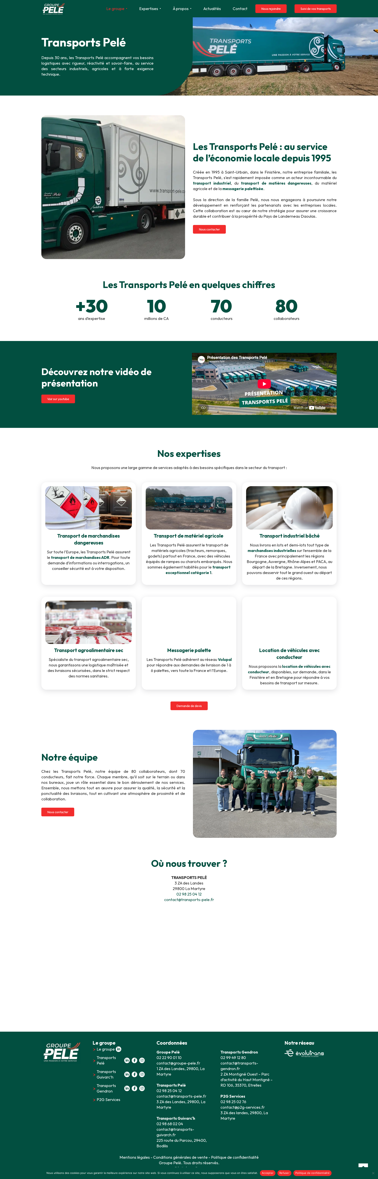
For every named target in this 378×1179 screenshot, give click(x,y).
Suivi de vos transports (315, 9)
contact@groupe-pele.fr (178, 1063)
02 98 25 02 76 (233, 1101)
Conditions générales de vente (180, 1157)
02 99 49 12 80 (233, 1057)
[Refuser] (373, 1173)
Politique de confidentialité (312, 1172)
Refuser (284, 1172)
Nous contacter (209, 229)
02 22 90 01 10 (169, 1057)
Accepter (267, 1172)
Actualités (212, 8)
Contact (240, 8)
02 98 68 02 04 (170, 1123)
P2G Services (108, 1099)
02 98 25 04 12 (189, 894)
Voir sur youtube (58, 399)
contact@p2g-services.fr (242, 1107)
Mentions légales (135, 1157)
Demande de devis (189, 706)
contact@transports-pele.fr (189, 899)
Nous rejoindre (271, 9)
